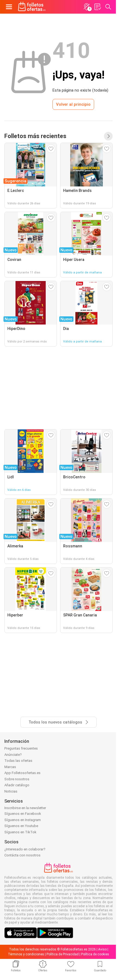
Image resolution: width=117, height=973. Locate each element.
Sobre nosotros (16, 779)
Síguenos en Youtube (21, 826)
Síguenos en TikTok (20, 832)
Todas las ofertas (18, 761)
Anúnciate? (13, 755)
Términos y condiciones (26, 954)
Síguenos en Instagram (22, 820)
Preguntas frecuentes (21, 748)
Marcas (10, 767)
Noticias (10, 791)
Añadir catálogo (16, 785)
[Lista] (97, 6)
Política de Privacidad (63, 954)
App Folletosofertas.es (22, 773)
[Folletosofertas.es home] (32, 7)
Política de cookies (95, 954)
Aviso (102, 949)
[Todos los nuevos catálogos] (108, 136)
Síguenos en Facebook (22, 814)
